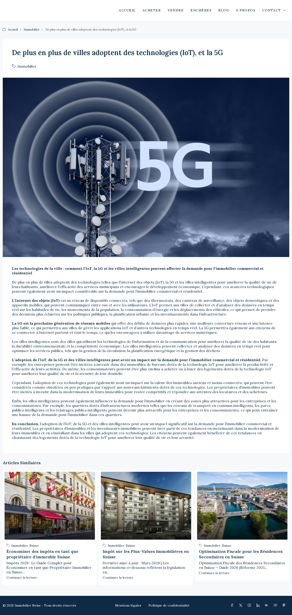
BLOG (223, 10)
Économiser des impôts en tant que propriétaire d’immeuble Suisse (42, 554)
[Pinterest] (284, 605)
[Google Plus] (267, 605)
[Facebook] (232, 605)
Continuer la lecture (21, 577)
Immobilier (31, 30)
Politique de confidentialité (169, 605)
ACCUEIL (127, 10)
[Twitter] (241, 605)
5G (171, 282)
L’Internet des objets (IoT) (36, 300)
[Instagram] (250, 605)
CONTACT (271, 10)
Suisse (34, 545)
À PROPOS (245, 10)
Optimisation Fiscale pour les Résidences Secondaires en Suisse (241, 554)
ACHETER (152, 10)
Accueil (13, 30)
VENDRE (176, 10)
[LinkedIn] (258, 605)
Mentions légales (128, 605)
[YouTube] (276, 605)
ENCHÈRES (200, 10)
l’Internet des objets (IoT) (141, 282)
